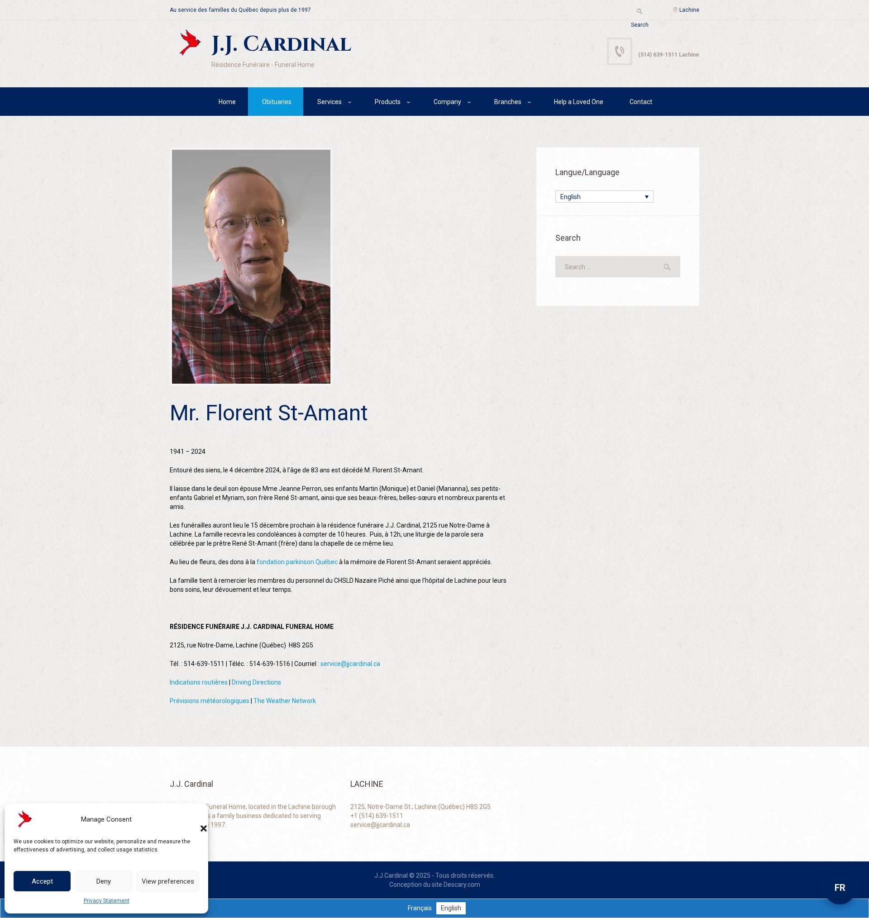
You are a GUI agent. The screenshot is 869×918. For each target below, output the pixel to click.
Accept (42, 881)
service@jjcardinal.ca (350, 663)
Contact (641, 101)
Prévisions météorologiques (209, 700)
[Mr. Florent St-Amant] (251, 266)
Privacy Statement (106, 901)
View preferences (168, 881)
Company (447, 101)
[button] (194, 819)
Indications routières (199, 682)
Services (329, 101)
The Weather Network (284, 700)
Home (227, 101)
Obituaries (276, 101)
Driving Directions (256, 682)
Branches (507, 101)
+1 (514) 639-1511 (376, 815)
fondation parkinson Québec (296, 562)
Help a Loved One (578, 101)
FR (840, 887)
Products (388, 101)
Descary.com (462, 884)
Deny (103, 881)
